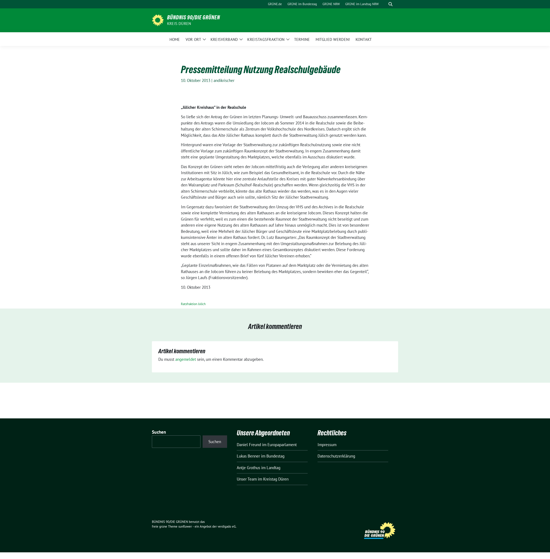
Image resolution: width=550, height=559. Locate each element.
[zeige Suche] (390, 4)
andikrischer (224, 80)
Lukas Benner (248, 456)
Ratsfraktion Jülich (193, 304)
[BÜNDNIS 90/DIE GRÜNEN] (158, 19)
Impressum (327, 444)
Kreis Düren (179, 23)
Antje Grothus (248, 467)
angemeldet (185, 359)
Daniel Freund (249, 444)
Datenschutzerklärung (336, 456)
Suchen (159, 432)
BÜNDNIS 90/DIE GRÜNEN (193, 17)
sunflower (185, 526)
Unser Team (247, 479)
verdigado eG (227, 526)
